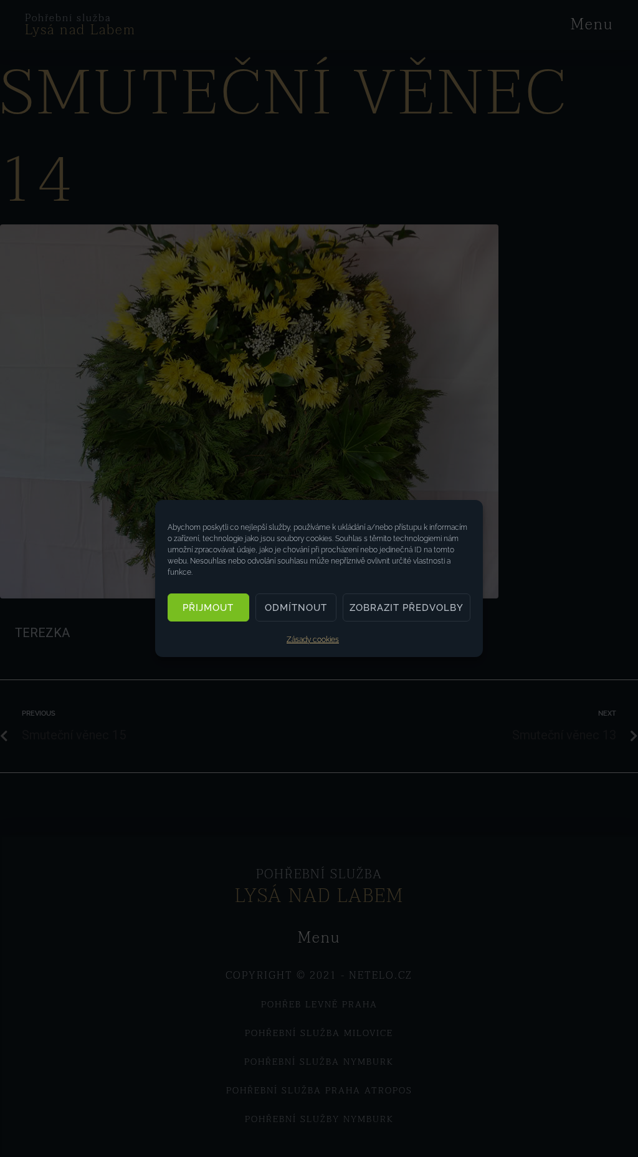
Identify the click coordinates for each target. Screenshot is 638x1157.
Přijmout (208, 607)
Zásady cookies (313, 639)
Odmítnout (296, 607)
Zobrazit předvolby (407, 607)
